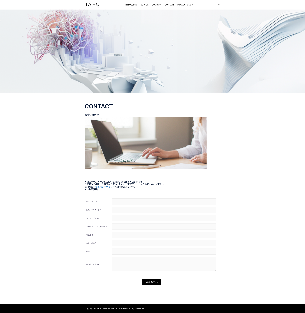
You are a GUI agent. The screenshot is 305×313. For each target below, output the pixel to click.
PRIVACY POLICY (185, 5)
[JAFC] (92, 4)
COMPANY (157, 5)
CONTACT (169, 5)
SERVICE (145, 5)
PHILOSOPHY (131, 5)
